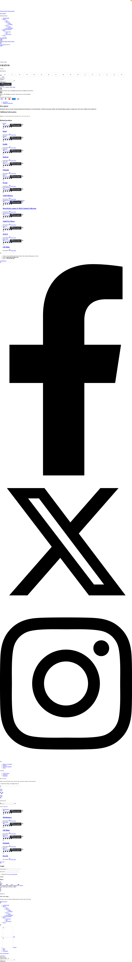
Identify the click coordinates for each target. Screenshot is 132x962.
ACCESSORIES (9, 28)
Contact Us (5, 774)
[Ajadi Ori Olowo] (7, 213)
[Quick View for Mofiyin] (22, 151)
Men (4, 44)
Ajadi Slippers (8, 195)
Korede (5, 856)
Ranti (5, 131)
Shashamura (7, 817)
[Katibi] (5, 136)
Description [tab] (5, 102)
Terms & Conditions (7, 766)
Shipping (5, 765)
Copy (15, 886)
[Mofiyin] (0, 45)
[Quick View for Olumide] (22, 163)
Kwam (5, 183)
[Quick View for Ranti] (22, 125)
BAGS (7, 25)
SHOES (7, 21)
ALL (7, 20)
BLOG (4, 35)
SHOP (4, 19)
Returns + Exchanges (7, 764)
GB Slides (6, 247)
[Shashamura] (6, 809)
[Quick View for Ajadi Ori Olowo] (22, 215)
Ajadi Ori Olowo (9, 221)
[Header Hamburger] (1, 40)
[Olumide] (5, 161)
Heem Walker (3, 13)
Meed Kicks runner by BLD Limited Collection (19, 208)
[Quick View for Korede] (22, 849)
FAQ (7, 33)
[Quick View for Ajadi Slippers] (22, 189)
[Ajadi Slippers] (6, 187)
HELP (4, 30)
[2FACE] (5, 226)
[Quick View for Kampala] (22, 837)
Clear (3, 76)
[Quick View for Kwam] (22, 176)
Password (2, 871)
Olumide (6, 170)
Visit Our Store (6, 773)
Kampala (6, 843)
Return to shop (3, 901)
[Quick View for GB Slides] (22, 240)
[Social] (66, 475)
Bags (4, 948)
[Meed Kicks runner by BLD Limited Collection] (14, 200)
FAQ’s (4, 767)
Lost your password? (12, 874)
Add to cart (3, 961)
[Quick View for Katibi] (22, 138)
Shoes (14, 87)
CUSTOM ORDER (7, 29)
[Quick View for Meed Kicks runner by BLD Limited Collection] (22, 202)
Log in (2, 876)
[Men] (1, 45)
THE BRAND (6, 18)
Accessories (5, 951)
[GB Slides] (5, 239)
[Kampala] (5, 835)
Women (14, 947)
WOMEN (10, 24)
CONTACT (8, 31)
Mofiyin (5, 157)
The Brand (5, 775)
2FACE (5, 234)
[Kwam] (5, 174)
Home (1, 44)
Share (2, 85)
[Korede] (5, 847)
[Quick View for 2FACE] (22, 228)
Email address (3, 869)
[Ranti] (4, 123)
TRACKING (8, 34)
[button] (4, 38)
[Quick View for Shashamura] (22, 811)
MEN (9, 23)
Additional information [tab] (8, 103)
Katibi (5, 144)
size (1, 75)
